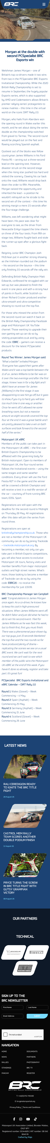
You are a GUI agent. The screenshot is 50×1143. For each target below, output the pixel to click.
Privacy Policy (15, 1107)
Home (4, 1052)
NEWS (4, 1057)
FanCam (5, 1073)
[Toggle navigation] (44, 4)
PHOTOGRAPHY (33, 1062)
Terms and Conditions (31, 1107)
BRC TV (29, 1068)
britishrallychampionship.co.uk (18, 533)
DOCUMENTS (32, 1052)
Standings (6, 1068)
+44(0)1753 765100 (26, 1096)
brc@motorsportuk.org (26, 1101)
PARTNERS (31, 1057)
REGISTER (31, 1073)
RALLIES (5, 1062)
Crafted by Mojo (25, 1137)
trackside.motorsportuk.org (19, 545)
